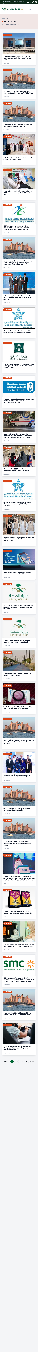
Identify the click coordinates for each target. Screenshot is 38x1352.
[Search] (30, 9)
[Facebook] (28, 2)
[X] (30, 2)
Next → (32, 1061)
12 (26, 1061)
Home (3, 18)
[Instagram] (33, 2)
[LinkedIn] (36, 2)
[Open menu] (35, 9)
